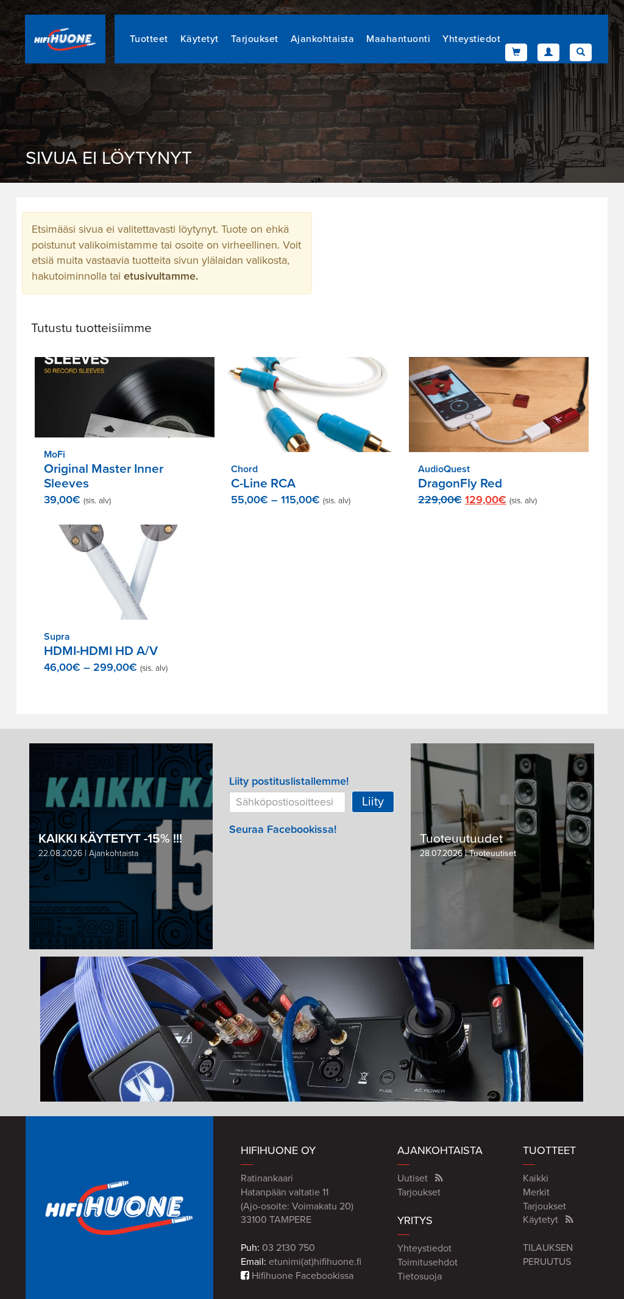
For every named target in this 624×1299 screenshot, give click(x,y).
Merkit (536, 1192)
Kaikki (535, 1178)
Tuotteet (149, 39)
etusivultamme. (161, 276)
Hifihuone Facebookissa (301, 1276)
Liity (373, 802)
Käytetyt (199, 39)
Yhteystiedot (471, 39)
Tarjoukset (254, 39)
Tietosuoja (419, 1276)
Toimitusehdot (427, 1262)
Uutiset (412, 1178)
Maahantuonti (398, 39)
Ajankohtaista (323, 39)
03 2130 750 (288, 1248)
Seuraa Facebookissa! (282, 829)
